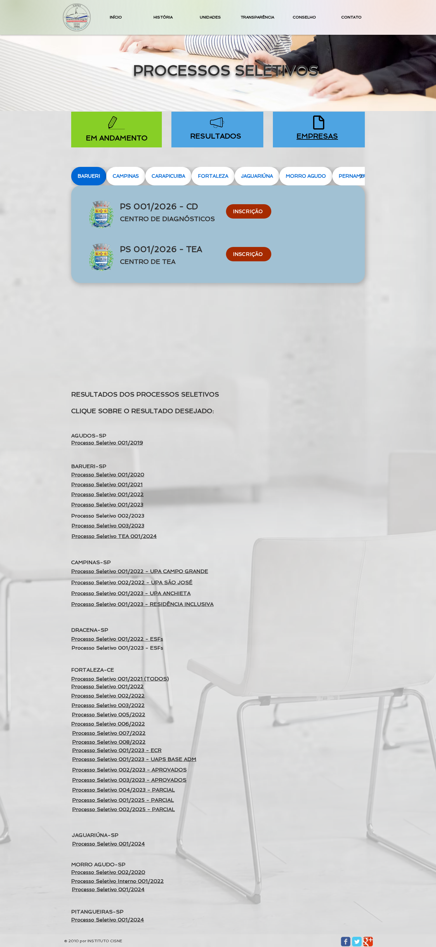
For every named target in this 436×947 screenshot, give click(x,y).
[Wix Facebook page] (345, 941)
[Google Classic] (368, 941)
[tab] (88, 176)
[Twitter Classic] (357, 941)
